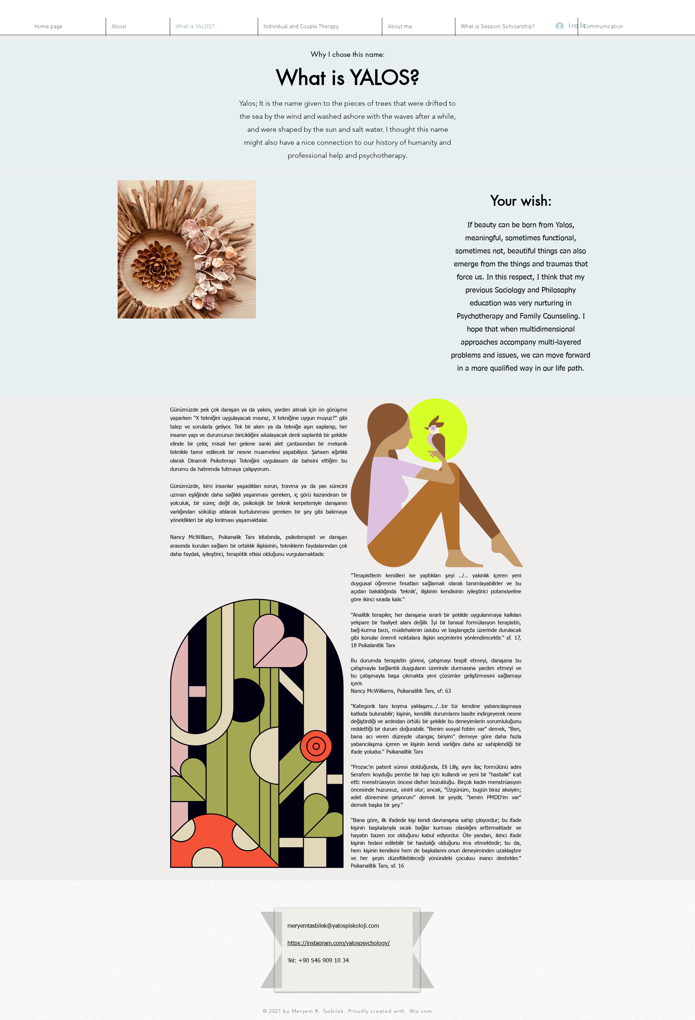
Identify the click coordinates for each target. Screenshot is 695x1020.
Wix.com (421, 1011)
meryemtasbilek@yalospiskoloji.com (333, 926)
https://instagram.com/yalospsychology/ (338, 944)
